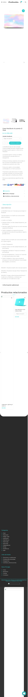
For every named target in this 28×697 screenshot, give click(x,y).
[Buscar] (25, 2)
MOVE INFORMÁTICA (22, 580)
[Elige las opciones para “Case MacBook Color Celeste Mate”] (25, 298)
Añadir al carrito (15, 143)
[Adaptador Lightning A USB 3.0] (7, 349)
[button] (4, 62)
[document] (14, 642)
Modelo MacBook (7, 136)
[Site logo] (13, 2)
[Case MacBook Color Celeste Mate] (20, 302)
